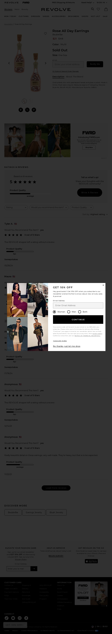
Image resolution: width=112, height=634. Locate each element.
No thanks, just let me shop (66, 346)
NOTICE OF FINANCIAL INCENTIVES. (87, 336)
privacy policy (97, 333)
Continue (78, 319)
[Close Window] (103, 285)
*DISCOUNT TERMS (60, 341)
